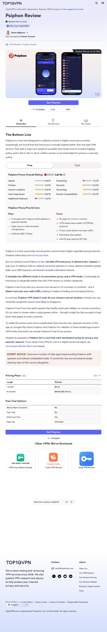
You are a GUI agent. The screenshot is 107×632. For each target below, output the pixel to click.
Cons (59, 214)
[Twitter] (54, 576)
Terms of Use (41, 602)
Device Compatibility (66, 194)
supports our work (75, 9)
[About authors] (27, 32)
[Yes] (66, 502)
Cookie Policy (26, 602)
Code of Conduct (57, 602)
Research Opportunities (89, 586)
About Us (83, 568)
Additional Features (18, 198)
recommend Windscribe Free (21, 346)
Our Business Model (88, 582)
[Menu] (103, 3)
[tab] (21, 123)
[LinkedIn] (59, 576)
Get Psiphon (53, 102)
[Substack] (70, 576)
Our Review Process (88, 577)
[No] (71, 502)
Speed (11, 181)
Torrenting (61, 189)
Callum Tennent (28, 36)
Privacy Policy (12, 602)
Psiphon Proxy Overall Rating (25, 174)
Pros (11, 214)
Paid (77, 165)
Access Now (41, 255)
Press (81, 591)
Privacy (12, 185)
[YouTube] (65, 576)
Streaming (61, 181)
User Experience (16, 194)
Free (29, 165)
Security (60, 185)
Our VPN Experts (86, 573)
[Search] (97, 3)
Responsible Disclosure (78, 602)
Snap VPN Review (86, 467)
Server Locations (16, 189)
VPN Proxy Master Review (20, 467)
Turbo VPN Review (53, 467)
